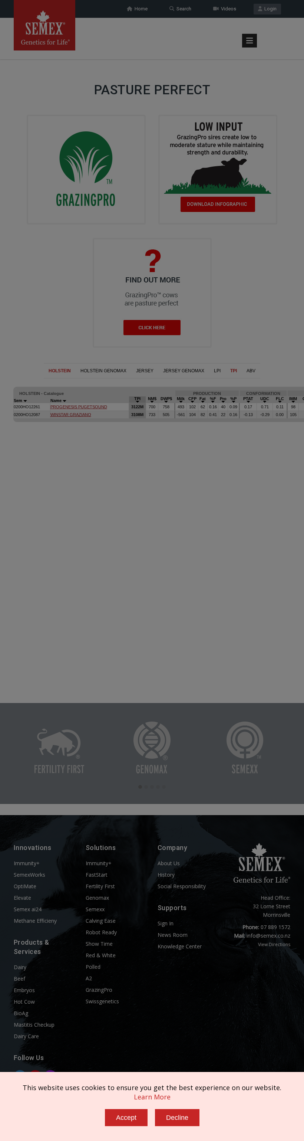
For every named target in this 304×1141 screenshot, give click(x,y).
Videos (227, 9)
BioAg (21, 1013)
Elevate (22, 897)
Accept (126, 1117)
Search (182, 9)
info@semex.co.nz (268, 935)
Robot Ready (101, 932)
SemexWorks (29, 874)
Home (140, 9)
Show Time (99, 943)
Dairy (20, 967)
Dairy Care (26, 1036)
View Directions (274, 944)
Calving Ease (101, 920)
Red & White (101, 955)
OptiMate (25, 886)
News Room (173, 934)
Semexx (95, 909)
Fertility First (100, 886)
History (166, 874)
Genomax (97, 897)
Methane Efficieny (35, 920)
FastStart (97, 874)
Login (269, 9)
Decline (177, 1117)
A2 (89, 978)
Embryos (24, 990)
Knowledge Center (180, 946)
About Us (169, 863)
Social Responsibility (182, 886)
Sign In (166, 923)
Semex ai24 (28, 909)
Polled (93, 966)
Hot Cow (24, 1001)
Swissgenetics (102, 1001)
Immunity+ (27, 863)
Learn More (152, 1096)
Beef (19, 978)
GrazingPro (99, 989)
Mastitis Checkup (34, 1024)
